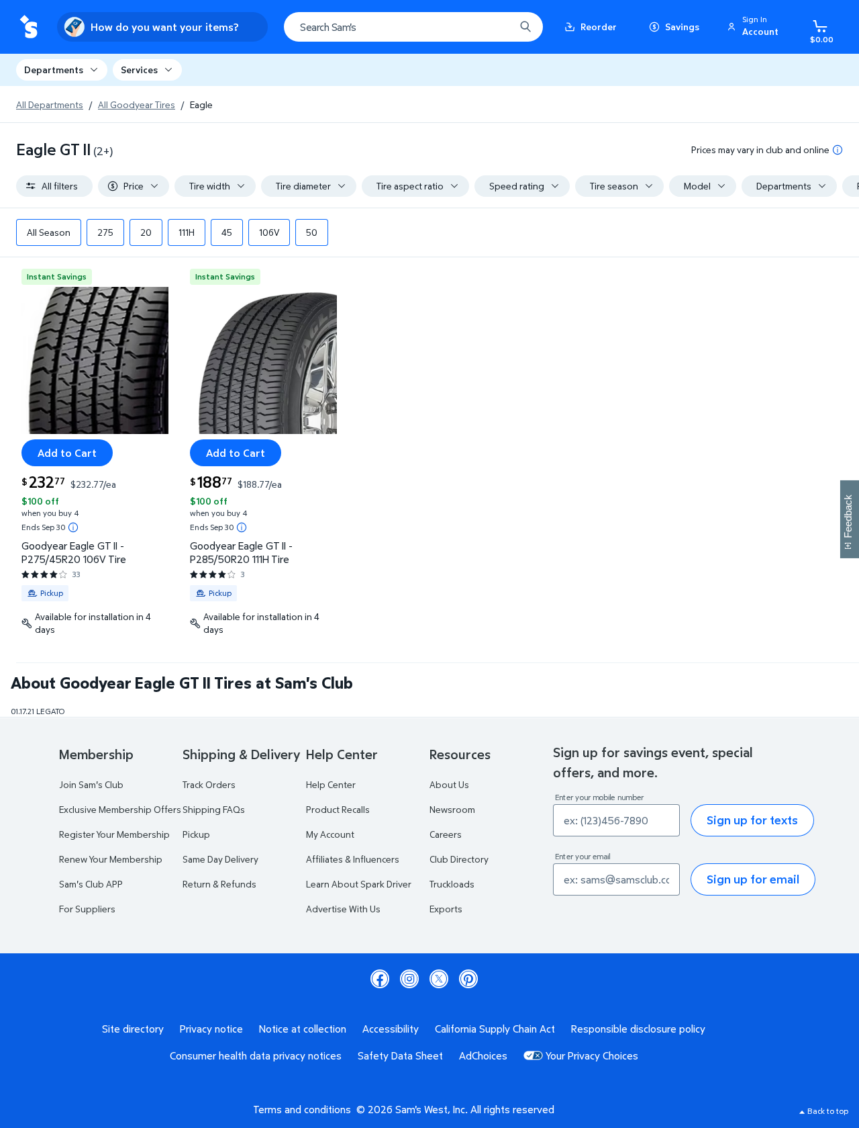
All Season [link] (48, 232)
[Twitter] (439, 978)
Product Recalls (338, 809)
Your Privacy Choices (592, 1055)
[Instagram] (409, 978)
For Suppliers (87, 908)
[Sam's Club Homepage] (28, 27)
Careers (446, 834)
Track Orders (209, 784)
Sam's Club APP (91, 883)
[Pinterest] (468, 978)
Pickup (196, 834)
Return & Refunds (219, 883)
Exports (446, 908)
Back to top (827, 1111)
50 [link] (311, 232)
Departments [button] (53, 69)
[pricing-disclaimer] (837, 149)
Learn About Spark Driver (358, 883)
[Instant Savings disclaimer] (73, 527)
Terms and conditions (302, 1109)
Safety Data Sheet (400, 1055)
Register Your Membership (114, 834)
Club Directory (459, 859)
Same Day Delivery (220, 859)
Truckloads (452, 883)
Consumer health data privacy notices (256, 1055)
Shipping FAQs (214, 809)
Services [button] (139, 69)
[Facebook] (380, 978)
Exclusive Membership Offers (120, 809)
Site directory (133, 1028)
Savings (682, 26)
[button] (755, 27)
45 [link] (226, 232)
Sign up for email (753, 879)
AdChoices (483, 1055)
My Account (330, 834)
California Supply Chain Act (495, 1028)
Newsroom (452, 809)
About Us (449, 784)
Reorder (598, 26)
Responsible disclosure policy (638, 1028)
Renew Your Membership (110, 859)
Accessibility (390, 1028)
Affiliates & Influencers (352, 859)
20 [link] (146, 232)
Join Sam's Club (91, 784)
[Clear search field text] (494, 27)
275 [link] (105, 232)
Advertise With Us (343, 908)
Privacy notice (211, 1028)
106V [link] (269, 232)
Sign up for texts (752, 820)
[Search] (525, 27)
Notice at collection (302, 1028)
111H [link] (187, 232)
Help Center (331, 784)
